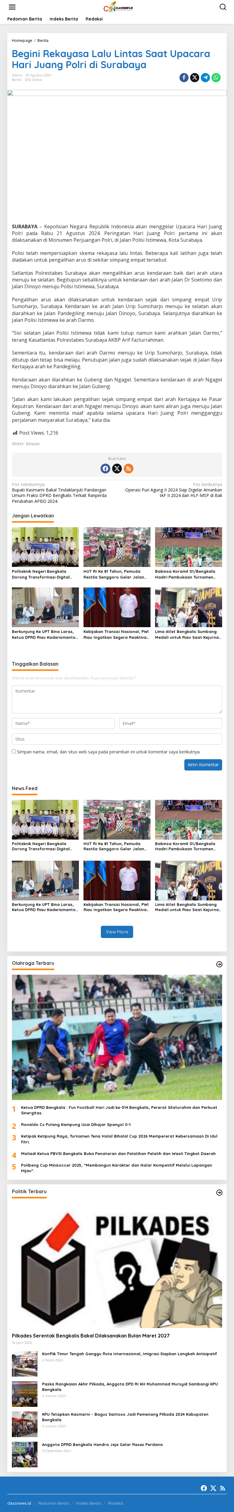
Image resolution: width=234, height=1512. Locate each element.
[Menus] (12, 7)
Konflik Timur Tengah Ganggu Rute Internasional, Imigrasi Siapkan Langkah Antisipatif (129, 1353)
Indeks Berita (88, 1503)
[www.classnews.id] (118, 6)
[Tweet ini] (194, 77)
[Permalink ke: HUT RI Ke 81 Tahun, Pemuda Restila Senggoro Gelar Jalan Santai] (117, 547)
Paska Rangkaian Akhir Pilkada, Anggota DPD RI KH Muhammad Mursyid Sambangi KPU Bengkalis (130, 1386)
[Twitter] (117, 468)
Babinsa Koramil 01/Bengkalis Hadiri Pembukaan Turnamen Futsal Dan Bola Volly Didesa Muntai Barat (185, 574)
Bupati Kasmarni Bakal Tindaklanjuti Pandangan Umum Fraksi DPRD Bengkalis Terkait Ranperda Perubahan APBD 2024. (59, 493)
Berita (17, 80)
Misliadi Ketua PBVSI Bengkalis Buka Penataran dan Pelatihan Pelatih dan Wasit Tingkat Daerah (118, 1153)
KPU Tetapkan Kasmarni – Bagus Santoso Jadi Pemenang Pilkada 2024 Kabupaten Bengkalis (125, 1417)
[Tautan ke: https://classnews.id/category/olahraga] (219, 964)
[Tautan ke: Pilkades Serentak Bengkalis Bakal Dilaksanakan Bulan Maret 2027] (117, 1265)
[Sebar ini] (184, 77)
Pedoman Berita (53, 1503)
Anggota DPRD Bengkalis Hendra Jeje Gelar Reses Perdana (102, 1444)
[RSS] (128, 468)
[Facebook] (105, 468)
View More (117, 932)
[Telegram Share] (205, 77)
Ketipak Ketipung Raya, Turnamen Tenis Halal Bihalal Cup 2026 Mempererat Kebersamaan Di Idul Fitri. (119, 1139)
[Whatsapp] (216, 77)
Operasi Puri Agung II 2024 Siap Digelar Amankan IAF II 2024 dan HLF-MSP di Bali (173, 490)
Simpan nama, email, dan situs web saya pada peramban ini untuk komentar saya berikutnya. (108, 752)
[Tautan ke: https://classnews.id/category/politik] (219, 1192)
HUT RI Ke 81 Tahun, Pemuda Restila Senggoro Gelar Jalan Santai (113, 574)
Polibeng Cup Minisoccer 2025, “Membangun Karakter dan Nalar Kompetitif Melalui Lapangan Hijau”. (116, 1168)
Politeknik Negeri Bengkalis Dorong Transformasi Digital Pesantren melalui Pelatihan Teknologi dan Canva (41, 574)
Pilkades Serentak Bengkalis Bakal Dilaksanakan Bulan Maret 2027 (91, 1336)
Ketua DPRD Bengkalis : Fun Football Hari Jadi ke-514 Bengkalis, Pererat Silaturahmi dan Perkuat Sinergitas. (119, 1110)
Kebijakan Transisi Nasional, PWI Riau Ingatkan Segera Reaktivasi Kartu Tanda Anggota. (116, 634)
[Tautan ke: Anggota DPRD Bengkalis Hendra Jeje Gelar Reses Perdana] (24, 1454)
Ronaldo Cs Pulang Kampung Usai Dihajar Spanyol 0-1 (76, 1124)
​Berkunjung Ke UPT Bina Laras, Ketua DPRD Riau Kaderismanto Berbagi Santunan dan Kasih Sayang (44, 634)
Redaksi (115, 1503)
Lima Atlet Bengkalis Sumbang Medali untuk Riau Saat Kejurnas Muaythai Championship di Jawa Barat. (188, 634)
